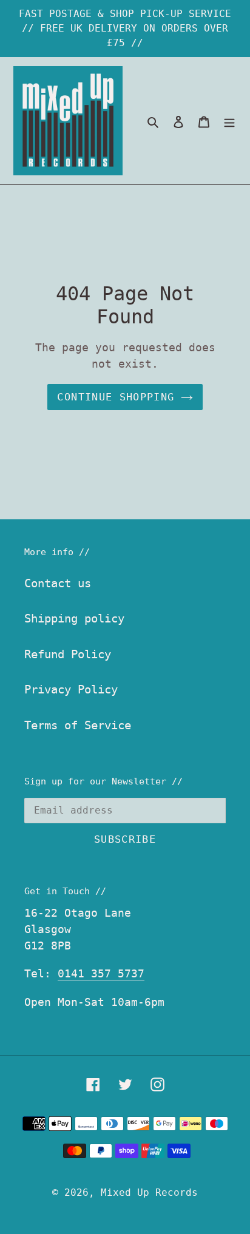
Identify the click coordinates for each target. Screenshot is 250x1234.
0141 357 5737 (101, 973)
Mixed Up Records (149, 1192)
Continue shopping (115, 397)
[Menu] (229, 121)
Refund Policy (67, 654)
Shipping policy (74, 618)
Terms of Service (77, 725)
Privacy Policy (71, 689)
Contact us (57, 583)
